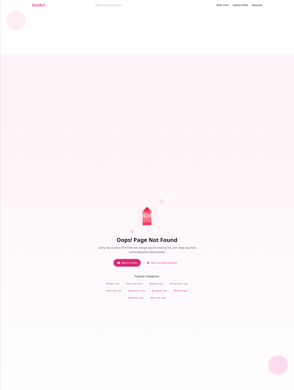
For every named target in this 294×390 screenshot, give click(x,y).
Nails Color (223, 5)
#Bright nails (112, 283)
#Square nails (156, 283)
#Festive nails (180, 290)
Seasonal (257, 5)
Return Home (129, 263)
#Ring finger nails (179, 283)
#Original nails (159, 290)
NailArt (38, 5)
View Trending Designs (163, 263)
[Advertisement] (147, 33)
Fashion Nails (240, 5)
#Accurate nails (158, 297)
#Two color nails (134, 283)
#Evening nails (114, 290)
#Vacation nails (136, 297)
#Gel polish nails (136, 290)
